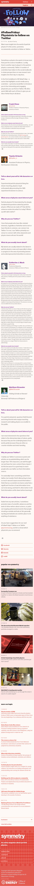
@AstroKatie (12, 264)
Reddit (5, 556)
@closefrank (12, 106)
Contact (4, 854)
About (3, 858)
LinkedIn (5, 552)
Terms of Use (5, 879)
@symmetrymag (6, 528)
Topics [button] (25, 5)
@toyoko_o (13, 158)
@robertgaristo (5, 137)
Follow (25, 2)
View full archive (6, 824)
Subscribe (5, 851)
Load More (4, 819)
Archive (4, 861)
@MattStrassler (14, 389)
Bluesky (6, 549)
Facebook (6, 545)
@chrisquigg (23, 135)
